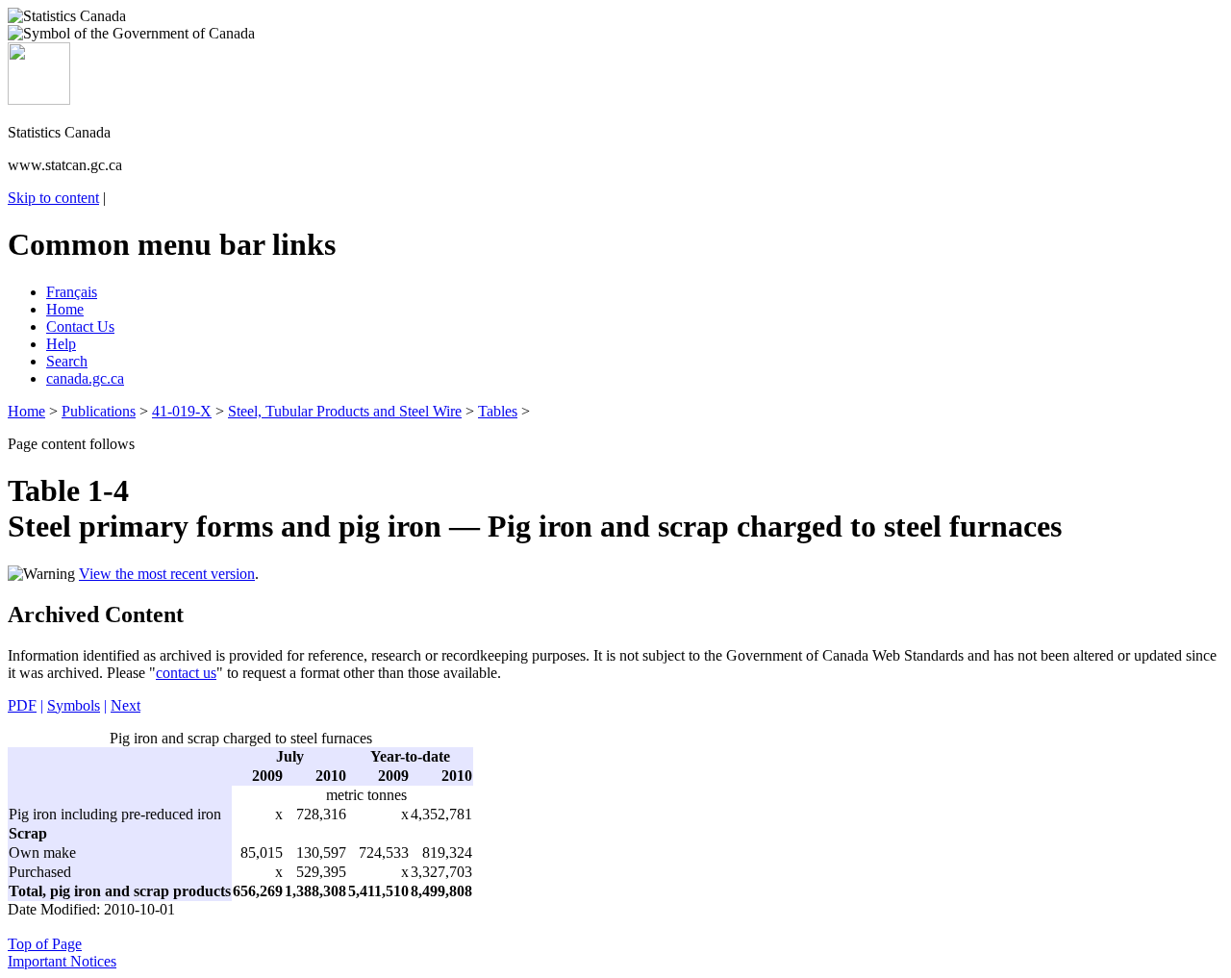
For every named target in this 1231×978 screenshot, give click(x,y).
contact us (186, 673)
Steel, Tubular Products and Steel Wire (345, 411)
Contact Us (80, 326)
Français (71, 292)
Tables (497, 411)
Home (65, 309)
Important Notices (62, 961)
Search (67, 361)
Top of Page (45, 944)
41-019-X (182, 411)
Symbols (73, 705)
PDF (22, 705)
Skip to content (53, 197)
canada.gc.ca (85, 378)
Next (125, 705)
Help (61, 344)
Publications (99, 411)
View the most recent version (167, 573)
